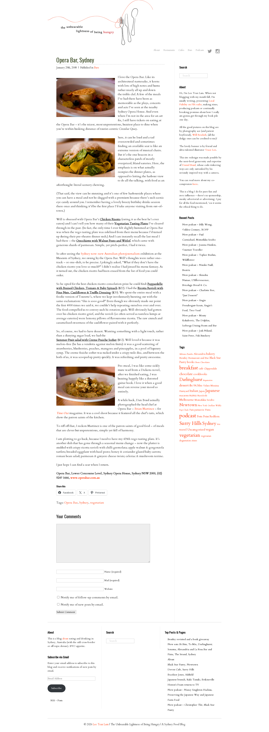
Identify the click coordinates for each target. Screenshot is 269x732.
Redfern (215, 416)
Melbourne (186, 400)
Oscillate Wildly (214, 405)
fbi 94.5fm (195, 385)
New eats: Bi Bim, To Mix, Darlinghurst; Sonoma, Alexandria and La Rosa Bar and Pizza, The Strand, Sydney (190, 649)
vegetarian (97, 503)
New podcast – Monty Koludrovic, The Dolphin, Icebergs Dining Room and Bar (199, 320)
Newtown (188, 405)
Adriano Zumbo (186, 354)
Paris (191, 409)
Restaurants (169, 50)
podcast (187, 415)
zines (194, 440)
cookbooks (200, 374)
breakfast (188, 367)
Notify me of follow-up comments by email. (89, 597)
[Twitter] (210, 51)
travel (183, 430)
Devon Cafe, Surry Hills (181, 669)
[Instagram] (217, 51)
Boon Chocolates (202, 362)
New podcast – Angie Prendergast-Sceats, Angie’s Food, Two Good (197, 305)
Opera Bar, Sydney (75, 60)
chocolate (186, 374)
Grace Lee (210, 150)
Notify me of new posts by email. (82, 605)
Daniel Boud (189, 165)
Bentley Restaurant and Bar (194, 358)
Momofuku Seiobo (204, 400)
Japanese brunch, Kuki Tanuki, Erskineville (191, 679)
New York (202, 405)
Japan (202, 391)
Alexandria (200, 354)
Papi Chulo (184, 410)
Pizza (207, 409)
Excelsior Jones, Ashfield (180, 674)
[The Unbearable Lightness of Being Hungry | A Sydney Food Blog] (100, 41)
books (191, 362)
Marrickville (202, 395)
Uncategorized (196, 429)
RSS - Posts (56, 700)
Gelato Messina (211, 385)
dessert (184, 385)
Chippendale (210, 368)
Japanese (213, 390)
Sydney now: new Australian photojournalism (110, 254)
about (65, 638)
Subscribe (56, 688)
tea (218, 424)
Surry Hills (190, 423)
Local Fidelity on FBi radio (196, 102)
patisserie (199, 409)
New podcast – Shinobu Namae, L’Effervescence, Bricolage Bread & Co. (195, 280)
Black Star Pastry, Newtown (183, 664)
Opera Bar (71, 503)
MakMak (193, 395)
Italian (194, 391)
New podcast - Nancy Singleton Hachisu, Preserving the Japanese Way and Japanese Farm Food (191, 695)
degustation (207, 380)
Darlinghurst (190, 379)
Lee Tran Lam (101, 724)
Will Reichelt (199, 135)
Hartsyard (184, 391)
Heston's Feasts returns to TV (183, 684)
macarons (184, 395)
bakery (210, 354)
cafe (201, 368)
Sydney (83, 503)
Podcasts (200, 50)
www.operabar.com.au (85, 478)
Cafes (181, 50)
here (195, 184)
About (157, 50)
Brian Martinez (144, 409)
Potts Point (203, 416)
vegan (210, 429)
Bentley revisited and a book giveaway (188, 639)
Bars (190, 50)
